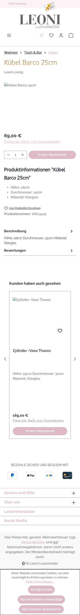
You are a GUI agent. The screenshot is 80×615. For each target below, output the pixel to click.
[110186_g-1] (40, 106)
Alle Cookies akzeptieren (41, 609)
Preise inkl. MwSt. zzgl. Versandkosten (32, 142)
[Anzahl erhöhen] (22, 155)
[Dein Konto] (61, 35)
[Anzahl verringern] (8, 155)
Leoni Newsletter (19, 511)
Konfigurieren (41, 590)
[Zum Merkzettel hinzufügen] (60, 331)
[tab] (39, 237)
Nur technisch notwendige (41, 599)
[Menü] (9, 35)
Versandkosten (33, 542)
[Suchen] (41, 35)
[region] (40, 106)
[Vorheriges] (5, 359)
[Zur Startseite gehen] (40, 21)
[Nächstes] (75, 359)
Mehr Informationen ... (40, 581)
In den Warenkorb (52, 155)
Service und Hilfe (19, 493)
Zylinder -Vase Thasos (32, 350)
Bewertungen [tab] (15, 250)
